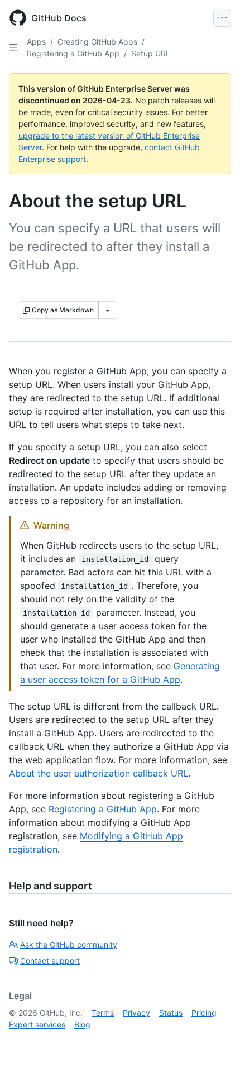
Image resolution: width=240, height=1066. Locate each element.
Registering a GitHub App (73, 53)
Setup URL (150, 53)
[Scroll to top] (215, 1041)
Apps (36, 41)
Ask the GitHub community (68, 944)
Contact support (50, 960)
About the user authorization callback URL (98, 773)
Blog (82, 1024)
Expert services (37, 1024)
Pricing (204, 1012)
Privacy (136, 1012)
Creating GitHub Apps (97, 41)
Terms (103, 1012)
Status (171, 1012)
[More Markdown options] (107, 310)
